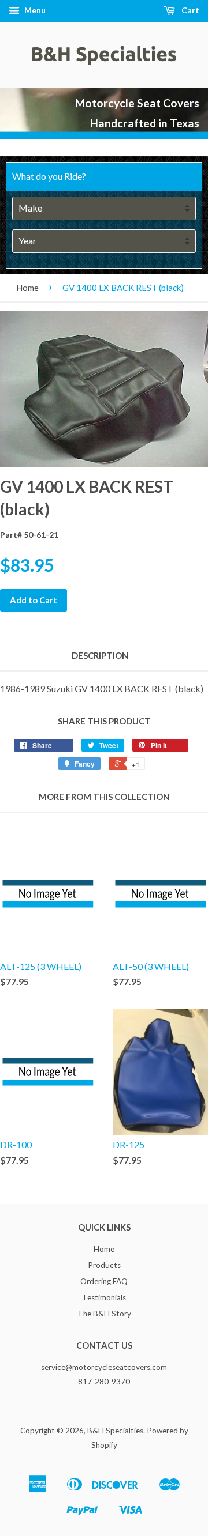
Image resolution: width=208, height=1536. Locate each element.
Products (104, 1265)
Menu (34, 10)
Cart (189, 10)
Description (100, 655)
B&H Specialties (115, 1430)
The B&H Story (104, 1313)
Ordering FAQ (104, 1281)
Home (27, 287)
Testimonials (104, 1297)
